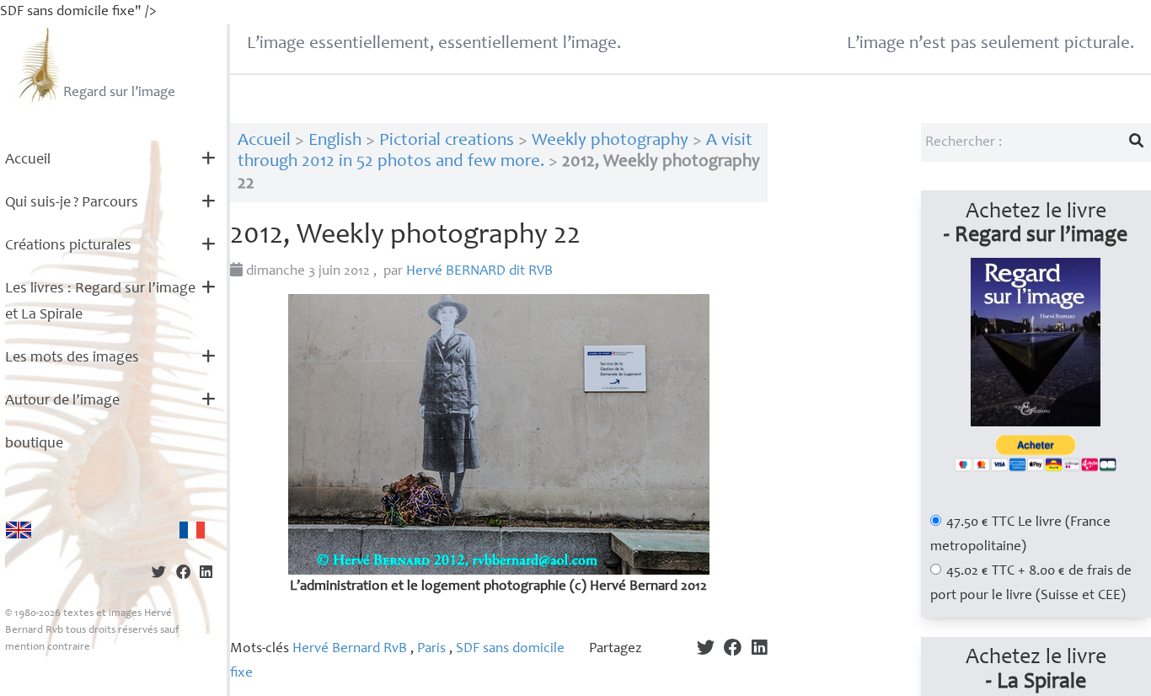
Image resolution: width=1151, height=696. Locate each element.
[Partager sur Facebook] (183, 574)
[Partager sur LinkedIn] (206, 574)
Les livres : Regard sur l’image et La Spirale (100, 302)
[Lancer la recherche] (1136, 142)
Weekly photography (610, 141)
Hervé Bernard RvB (349, 649)
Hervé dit (479, 272)
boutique (34, 444)
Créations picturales (68, 246)
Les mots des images (72, 358)
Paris (431, 649)
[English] (18, 530)
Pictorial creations (446, 141)
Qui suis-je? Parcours (71, 203)
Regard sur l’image (119, 93)
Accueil (28, 160)
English (334, 141)
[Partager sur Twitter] (159, 574)
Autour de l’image (62, 401)
